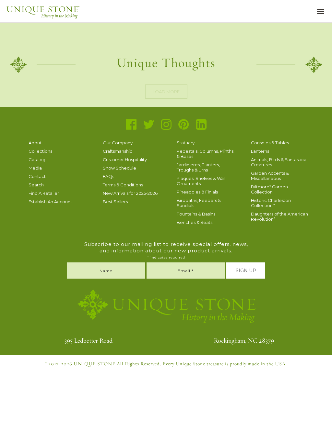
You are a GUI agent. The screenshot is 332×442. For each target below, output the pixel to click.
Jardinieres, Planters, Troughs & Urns (198, 167)
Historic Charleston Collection (271, 203)
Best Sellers (115, 201)
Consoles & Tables (270, 142)
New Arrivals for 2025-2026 (130, 193)
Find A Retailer (44, 193)
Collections (40, 151)
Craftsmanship (118, 151)
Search (36, 184)
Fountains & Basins (196, 213)
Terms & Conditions (123, 184)
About (35, 142)
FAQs (108, 176)
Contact (37, 176)
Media (35, 168)
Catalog (37, 159)
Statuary (186, 142)
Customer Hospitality (125, 159)
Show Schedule (119, 168)
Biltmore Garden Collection (269, 189)
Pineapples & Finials (197, 191)
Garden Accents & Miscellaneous (270, 176)
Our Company (118, 142)
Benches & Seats (194, 222)
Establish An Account (50, 201)
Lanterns (260, 151)
